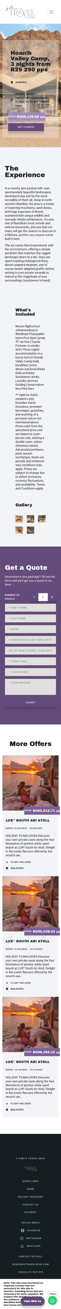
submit (30, 702)
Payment (30, 1212)
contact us (30, 1204)
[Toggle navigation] (51, 12)
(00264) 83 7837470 (30, 1272)
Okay (52, 1294)
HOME (30, 1189)
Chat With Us (32, 1301)
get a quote (26, 127)
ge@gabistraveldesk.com (30, 1264)
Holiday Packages (30, 1196)
